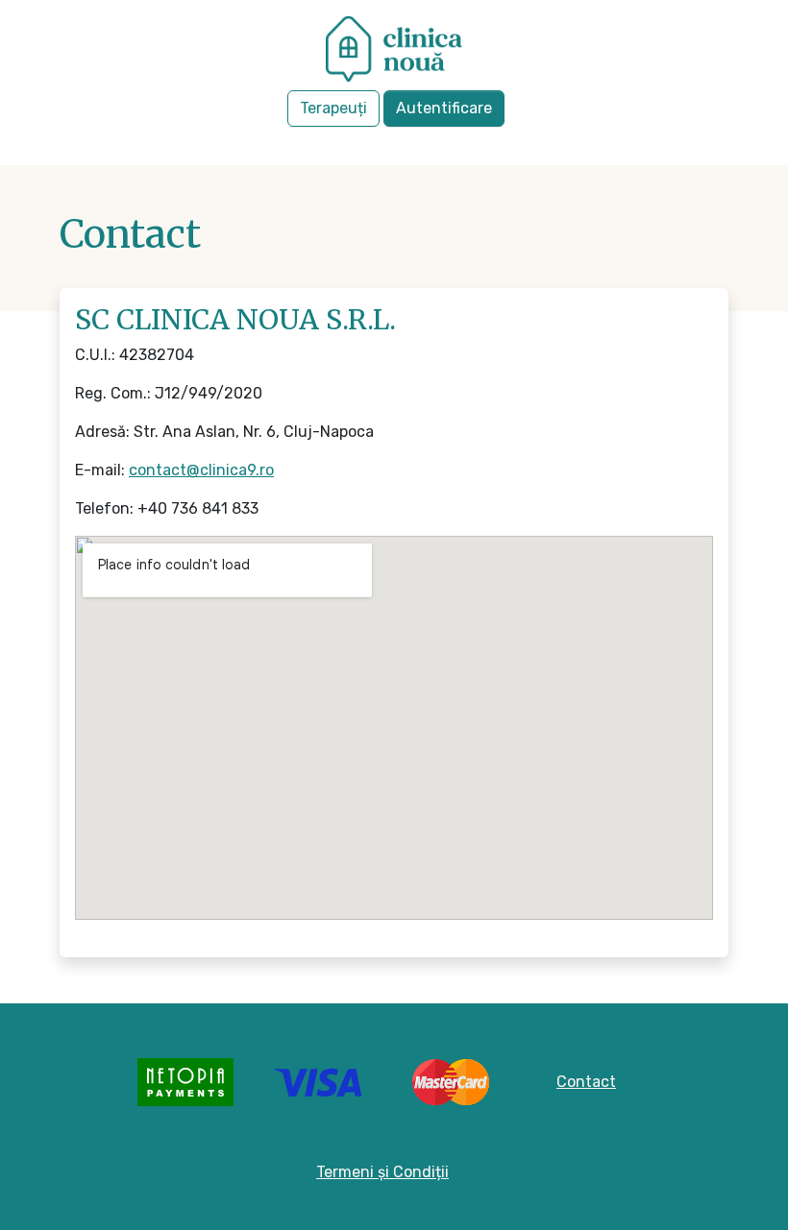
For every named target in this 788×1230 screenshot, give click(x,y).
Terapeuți (333, 108)
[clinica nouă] (394, 52)
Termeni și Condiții (382, 1172)
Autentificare (444, 108)
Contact (586, 1082)
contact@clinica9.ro (201, 470)
